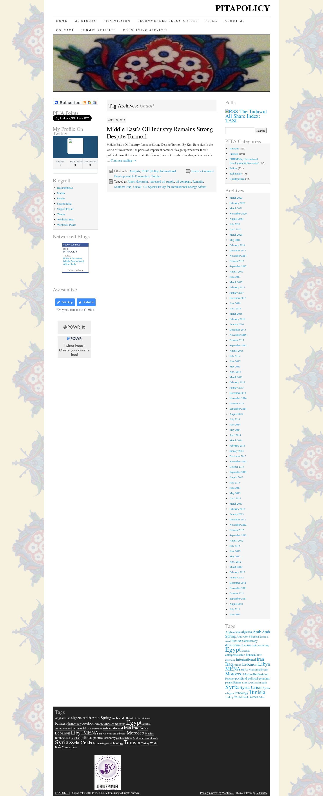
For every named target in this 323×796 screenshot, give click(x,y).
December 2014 (238, 392)
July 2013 (235, 482)
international (246, 659)
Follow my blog (75, 270)
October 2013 (237, 466)
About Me (235, 20)
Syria (232, 686)
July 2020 (235, 224)
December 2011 (238, 582)
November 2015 (238, 334)
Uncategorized (237, 178)
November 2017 (238, 255)
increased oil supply (162, 181)
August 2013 (236, 477)
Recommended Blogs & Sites (168, 20)
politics (120, 738)
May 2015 (235, 366)
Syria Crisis (251, 687)
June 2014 (235, 424)
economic (251, 645)
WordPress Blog (65, 219)
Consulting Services (145, 30)
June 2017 (235, 276)
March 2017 (236, 282)
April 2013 (235, 498)
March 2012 (236, 567)
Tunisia (257, 692)
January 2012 (237, 577)
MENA (232, 668)
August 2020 (236, 218)
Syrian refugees (101, 743)
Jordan (237, 665)
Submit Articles (98, 30)
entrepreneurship (235, 655)
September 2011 (238, 598)
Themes (61, 214)
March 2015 (236, 377)
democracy (251, 641)
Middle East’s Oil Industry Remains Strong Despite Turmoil (160, 132)
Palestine (229, 678)
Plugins (61, 198)
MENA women (248, 669)
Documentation (65, 187)
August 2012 (236, 540)
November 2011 (238, 588)
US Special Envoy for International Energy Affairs (174, 187)
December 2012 (238, 519)
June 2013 (235, 487)
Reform (128, 738)
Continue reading (123, 160)
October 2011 (237, 593)
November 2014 (238, 398)
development (91, 723)
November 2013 (238, 461)
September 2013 (238, 472)
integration (230, 659)
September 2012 (238, 535)
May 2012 (235, 556)
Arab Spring (101, 717)
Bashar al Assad (142, 718)
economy (263, 645)
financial (251, 654)
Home (61, 20)
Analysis (134, 171)
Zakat (261, 697)
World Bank (241, 697)
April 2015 (235, 371)
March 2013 (236, 503)
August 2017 (236, 271)
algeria (246, 631)
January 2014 (237, 451)
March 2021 (236, 208)
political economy (259, 678)
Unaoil (137, 187)
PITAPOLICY (242, 7)
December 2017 (238, 250)
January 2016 (237, 324)
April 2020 (235, 229)
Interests (234, 153)
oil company (183, 181)
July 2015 (235, 356)
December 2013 (238, 456)
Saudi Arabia (248, 682)
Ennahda (245, 650)
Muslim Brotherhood (255, 674)
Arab (73, 264)
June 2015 (235, 361)
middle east (262, 669)
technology (241, 693)
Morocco (234, 673)
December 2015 (238, 329)
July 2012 (235, 545)
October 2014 (237, 403)
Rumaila (198, 181)
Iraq (229, 664)
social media (261, 682)
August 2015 (236, 350)
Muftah (61, 193)
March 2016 (236, 313)
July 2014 (235, 419)
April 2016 (235, 308)
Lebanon (250, 664)
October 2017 (237, 261)
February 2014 (237, 445)
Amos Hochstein (137, 181)
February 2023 (237, 203)
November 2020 (238, 213)
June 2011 (235, 614)
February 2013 (237, 509)
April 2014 (235, 435)
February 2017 (237, 287)
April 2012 (235, 561)
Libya (264, 663)
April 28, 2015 (116, 120)
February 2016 (237, 319)
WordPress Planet (66, 224)
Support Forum (65, 209)
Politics (156, 176)
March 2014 (236, 440)
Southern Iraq (122, 187)
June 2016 (235, 303)
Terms (211, 20)
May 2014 (235, 429)
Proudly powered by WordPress (217, 792)
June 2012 (235, 551)
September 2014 (238, 408)
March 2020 (236, 234)
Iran (260, 659)
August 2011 (236, 603)
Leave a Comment (203, 171)
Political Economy (72, 258)
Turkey (229, 697)
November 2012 (238, 524)
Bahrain (255, 636)
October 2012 (237, 530)
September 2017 (238, 266)
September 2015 (238, 345)
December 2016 (238, 298)
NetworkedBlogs (71, 244)
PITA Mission (117, 20)
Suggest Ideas (64, 203)
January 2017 (237, 292)
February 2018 (237, 245)
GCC (259, 654)
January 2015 (237, 387)
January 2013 (237, 514)
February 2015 (237, 382)
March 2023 (236, 197)
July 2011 (235, 609)
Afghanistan (233, 632)
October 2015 (237, 340)
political (241, 678)
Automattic (261, 792)
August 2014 (236, 414)
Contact (65, 30)
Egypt (233, 649)
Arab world (243, 636)
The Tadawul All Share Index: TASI (246, 116)
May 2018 (235, 240)
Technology (236, 173)
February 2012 (237, 572)
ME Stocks (85, 20)
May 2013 (235, 493)
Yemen (253, 697)
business (237, 640)
